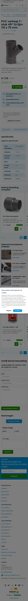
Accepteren (18, 310)
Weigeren (8, 310)
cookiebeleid (4, 307)
